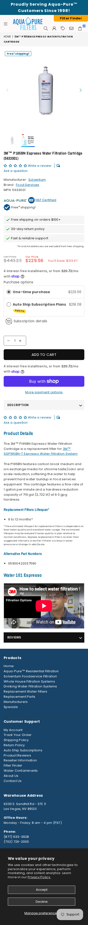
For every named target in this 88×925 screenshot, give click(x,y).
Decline (42, 901)
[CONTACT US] (71, 28)
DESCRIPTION (18, 405)
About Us (11, 775)
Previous (7, 90)
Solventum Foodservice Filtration (30, 676)
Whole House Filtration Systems (29, 681)
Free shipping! (18, 53)
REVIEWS (14, 637)
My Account (13, 730)
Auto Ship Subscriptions (23, 750)
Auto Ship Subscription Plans (40, 307)
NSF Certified (45, 200)
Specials (11, 707)
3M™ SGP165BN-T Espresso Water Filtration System (40, 451)
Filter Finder (13, 765)
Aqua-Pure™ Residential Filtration (31, 671)
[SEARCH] (46, 28)
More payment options (44, 392)
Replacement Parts (19, 696)
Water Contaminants (21, 770)
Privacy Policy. (39, 877)
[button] (16, 165)
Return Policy (14, 745)
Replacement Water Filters (25, 691)
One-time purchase (31, 291)
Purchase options (18, 282)
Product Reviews (17, 755)
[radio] (9, 292)
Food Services (27, 184)
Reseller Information (20, 760)
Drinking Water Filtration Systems (30, 686)
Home (7, 36)
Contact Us (13, 781)
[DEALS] (63, 28)
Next (80, 90)
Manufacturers (16, 701)
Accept (41, 889)
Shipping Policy (16, 740)
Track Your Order (18, 735)
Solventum (37, 179)
